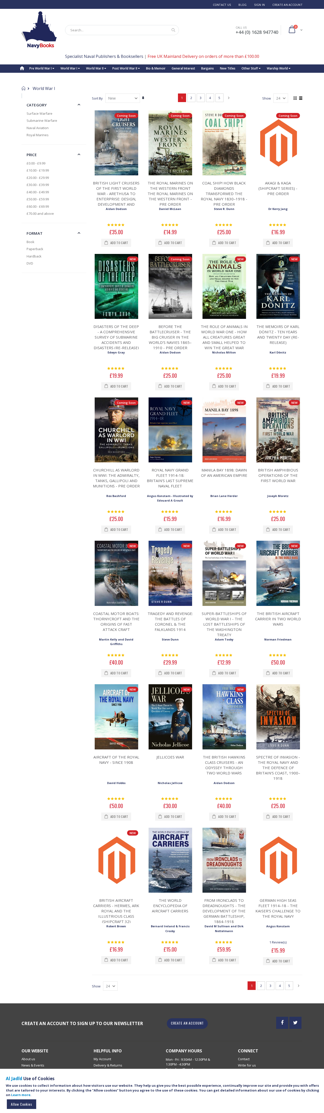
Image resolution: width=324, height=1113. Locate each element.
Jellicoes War (170, 757)
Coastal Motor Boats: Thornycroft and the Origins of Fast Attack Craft (116, 621)
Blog (242, 5)
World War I (69, 68)
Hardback (34, 256)
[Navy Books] (39, 30)
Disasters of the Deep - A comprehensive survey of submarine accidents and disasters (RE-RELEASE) (116, 337)
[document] (163, 1093)
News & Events (33, 1065)
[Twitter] (295, 1023)
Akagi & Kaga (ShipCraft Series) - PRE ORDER (277, 188)
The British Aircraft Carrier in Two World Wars (278, 619)
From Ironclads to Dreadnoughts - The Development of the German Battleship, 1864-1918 (224, 911)
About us (28, 1059)
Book (30, 242)
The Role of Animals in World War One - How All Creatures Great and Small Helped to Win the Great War (224, 337)
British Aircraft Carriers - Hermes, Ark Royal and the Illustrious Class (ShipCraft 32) (116, 911)
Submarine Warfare (42, 120)
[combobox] (122, 30)
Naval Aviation (38, 128)
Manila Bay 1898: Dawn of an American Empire (224, 472)
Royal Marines (38, 135)
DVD (30, 263)
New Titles (227, 68)
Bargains (207, 68)
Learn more (20, 1095)
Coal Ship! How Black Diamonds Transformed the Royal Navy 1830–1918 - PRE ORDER (224, 193)
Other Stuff (250, 68)
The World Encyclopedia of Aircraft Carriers (170, 905)
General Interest (183, 68)
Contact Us (222, 5)
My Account (102, 1059)
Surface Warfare (39, 113)
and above (40, 213)
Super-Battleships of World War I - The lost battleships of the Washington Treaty (224, 624)
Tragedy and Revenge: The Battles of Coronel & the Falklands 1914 (170, 621)
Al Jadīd (14, 1078)
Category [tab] (37, 104)
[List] (300, 98)
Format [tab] (35, 233)
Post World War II (125, 68)
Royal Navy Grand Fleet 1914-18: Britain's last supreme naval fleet (170, 477)
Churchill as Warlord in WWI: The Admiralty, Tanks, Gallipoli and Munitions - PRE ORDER (116, 477)
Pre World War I (40, 68)
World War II (95, 68)
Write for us (247, 1065)
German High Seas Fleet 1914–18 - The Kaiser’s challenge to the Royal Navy (277, 908)
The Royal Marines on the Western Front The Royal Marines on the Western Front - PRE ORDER (170, 193)
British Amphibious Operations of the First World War (278, 475)
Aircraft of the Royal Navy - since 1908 (116, 759)
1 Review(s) (278, 942)
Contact (244, 1059)
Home (23, 88)
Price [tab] (32, 154)
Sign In (259, 5)
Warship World (278, 68)
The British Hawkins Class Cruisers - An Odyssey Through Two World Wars (224, 764)
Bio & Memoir (156, 68)
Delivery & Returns (108, 1065)
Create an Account (287, 5)
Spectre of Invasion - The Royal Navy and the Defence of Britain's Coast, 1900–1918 (278, 767)
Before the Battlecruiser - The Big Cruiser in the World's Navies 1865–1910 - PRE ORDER (170, 337)
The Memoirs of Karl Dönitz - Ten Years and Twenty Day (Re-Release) (277, 334)
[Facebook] (282, 1023)
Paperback (35, 249)
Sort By (97, 98)
